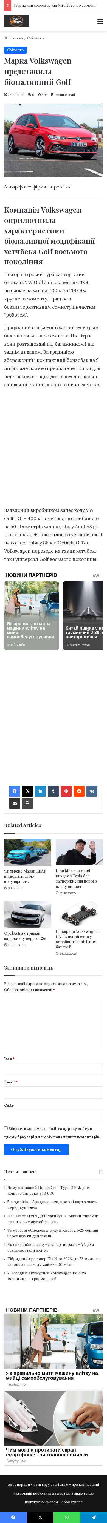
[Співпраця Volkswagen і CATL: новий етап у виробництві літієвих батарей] (79, 913)
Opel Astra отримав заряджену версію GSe (25, 936)
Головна (15, 38)
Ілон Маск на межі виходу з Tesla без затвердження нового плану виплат (76, 878)
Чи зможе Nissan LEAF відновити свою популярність (25, 876)
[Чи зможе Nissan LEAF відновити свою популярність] (27, 852)
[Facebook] (14, 791)
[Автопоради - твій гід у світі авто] (16, 21)
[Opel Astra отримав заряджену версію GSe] (27, 914)
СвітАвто (35, 38)
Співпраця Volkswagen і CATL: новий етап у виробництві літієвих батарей (78, 939)
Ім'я (9, 1059)
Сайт (9, 1105)
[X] (27, 791)
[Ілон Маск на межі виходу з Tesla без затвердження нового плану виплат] (79, 852)
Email (11, 1082)
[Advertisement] (53, 449)
